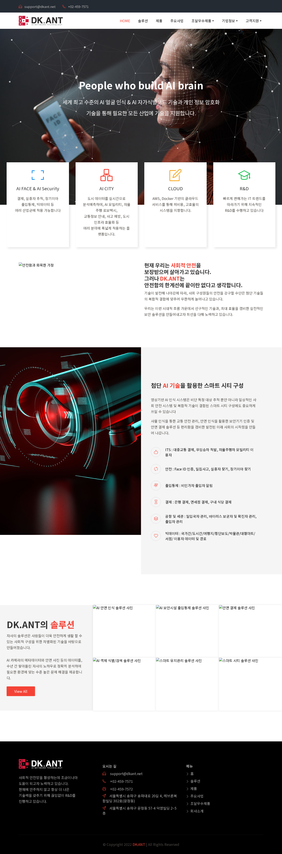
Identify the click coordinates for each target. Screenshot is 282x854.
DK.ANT (138, 844)
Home (125, 20)
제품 (159, 20)
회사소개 (197, 811)
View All (20, 691)
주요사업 (177, 20)
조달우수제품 (200, 803)
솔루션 (143, 20)
